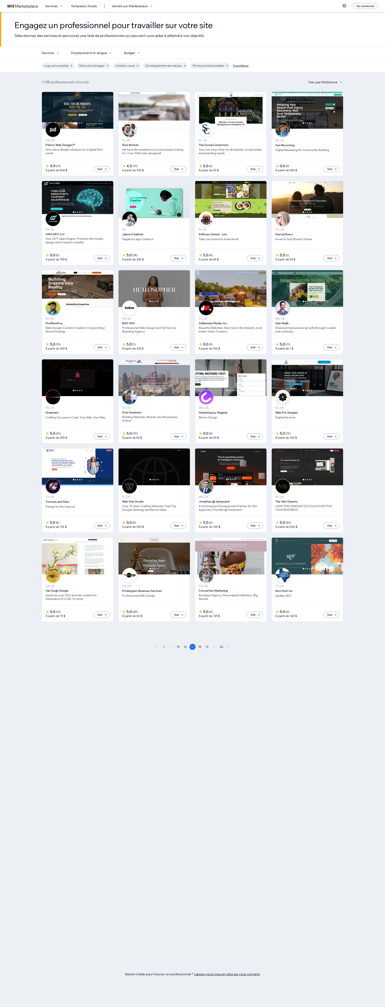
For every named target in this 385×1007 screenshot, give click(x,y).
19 (207, 647)
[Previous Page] (156, 647)
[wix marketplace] (22, 6)
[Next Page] (229, 647)
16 (185, 647)
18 (199, 647)
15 (178, 647)
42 (221, 647)
